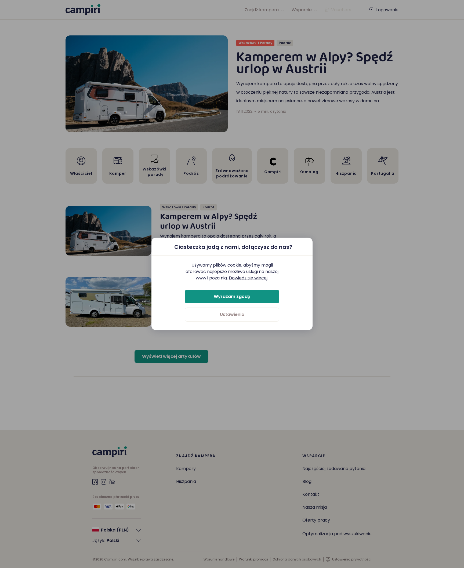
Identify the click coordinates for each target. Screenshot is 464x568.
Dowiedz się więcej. (248, 278)
